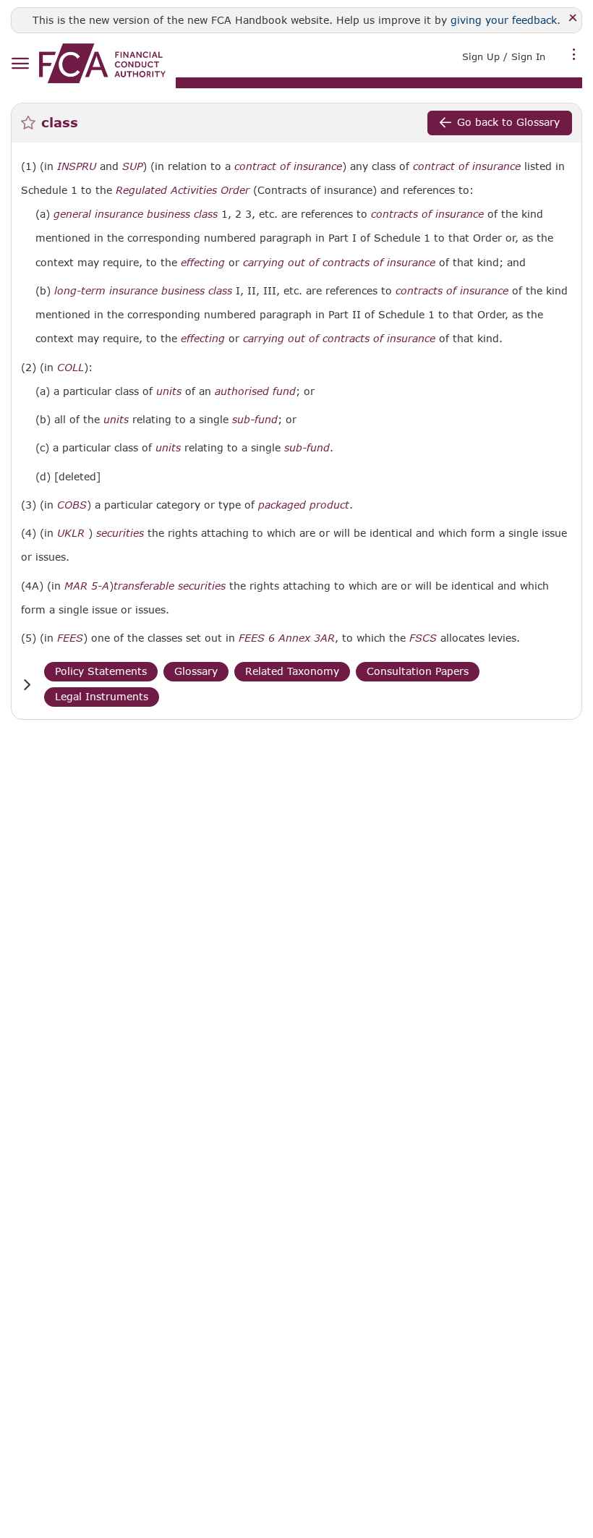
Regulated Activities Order (182, 190)
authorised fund (255, 391)
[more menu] (574, 55)
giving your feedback (504, 20)
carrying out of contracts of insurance (339, 263)
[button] (27, 685)
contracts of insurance (427, 214)
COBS (72, 505)
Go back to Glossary (508, 122)
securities (120, 533)
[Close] (573, 18)
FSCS (423, 638)
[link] (102, 63)
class (206, 214)
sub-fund (255, 420)
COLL (70, 367)
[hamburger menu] (20, 64)
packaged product (303, 505)
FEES (70, 638)
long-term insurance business (129, 291)
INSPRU (76, 166)
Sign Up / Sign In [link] (503, 56)
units (169, 391)
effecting (203, 263)
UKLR (71, 533)
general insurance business (122, 214)
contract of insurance (288, 166)
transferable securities (170, 586)
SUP (132, 166)
